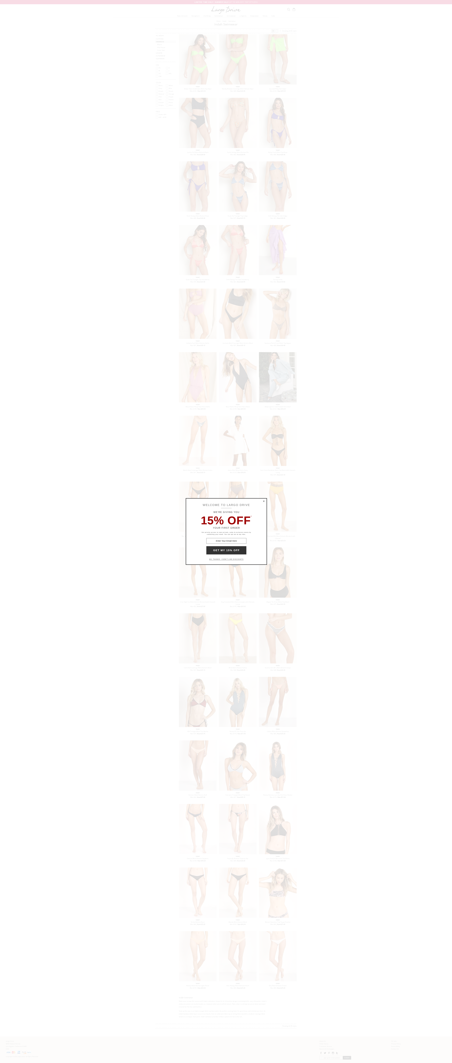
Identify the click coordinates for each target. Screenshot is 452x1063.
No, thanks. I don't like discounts (226, 559)
